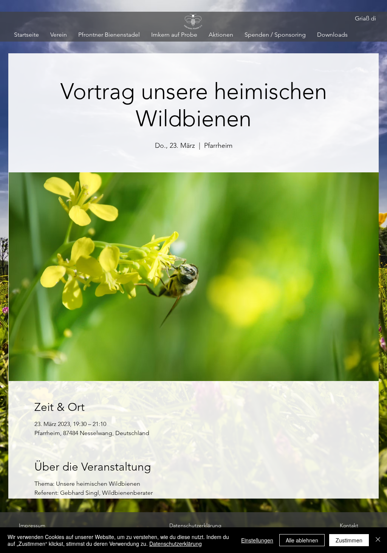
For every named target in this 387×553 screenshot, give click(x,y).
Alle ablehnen (302, 540)
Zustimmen (349, 540)
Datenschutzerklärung (175, 543)
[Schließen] (377, 540)
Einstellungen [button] (257, 540)
